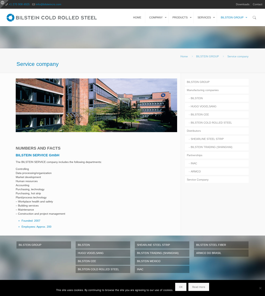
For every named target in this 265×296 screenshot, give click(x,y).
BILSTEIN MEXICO (148, 261)
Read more (198, 286)
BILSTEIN (197, 98)
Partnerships (194, 155)
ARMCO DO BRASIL (208, 253)
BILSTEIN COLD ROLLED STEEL (211, 122)
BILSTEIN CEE (200, 114)
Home (184, 56)
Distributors (194, 130)
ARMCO (196, 171)
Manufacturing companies (203, 90)
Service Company (198, 179)
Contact (257, 4)
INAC (194, 163)
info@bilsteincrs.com (48, 4)
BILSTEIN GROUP (207, 56)
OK (181, 286)
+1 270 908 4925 (19, 4)
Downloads (242, 4)
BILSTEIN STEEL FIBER (211, 244)
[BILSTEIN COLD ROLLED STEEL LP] (53, 17)
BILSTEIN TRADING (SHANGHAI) (211, 147)
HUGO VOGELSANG (204, 106)
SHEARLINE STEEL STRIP (207, 138)
